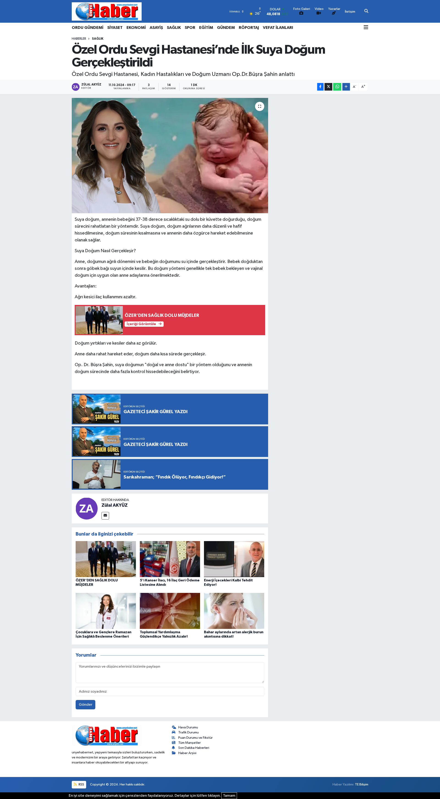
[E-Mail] (105, 516)
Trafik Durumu (188, 732)
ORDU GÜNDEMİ (87, 28)
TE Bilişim (361, 784)
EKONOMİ (136, 28)
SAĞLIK (174, 28)
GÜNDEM (226, 28)
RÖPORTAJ (249, 28)
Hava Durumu (188, 727)
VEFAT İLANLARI (278, 28)
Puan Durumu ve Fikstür (195, 737)
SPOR (190, 28)
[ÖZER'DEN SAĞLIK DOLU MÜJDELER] (106, 559)
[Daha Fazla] (346, 87)
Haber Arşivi (187, 753)
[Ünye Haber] (107, 11)
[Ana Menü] (366, 28)
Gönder (85, 705)
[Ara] (366, 11)
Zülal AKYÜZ (115, 505)
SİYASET (115, 28)
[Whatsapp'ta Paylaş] (337, 87)
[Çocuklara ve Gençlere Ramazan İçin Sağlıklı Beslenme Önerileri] (106, 611)
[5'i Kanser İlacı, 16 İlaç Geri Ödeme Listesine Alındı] (170, 559)
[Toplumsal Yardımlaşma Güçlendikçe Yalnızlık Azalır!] (170, 611)
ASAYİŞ (156, 28)
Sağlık (97, 38)
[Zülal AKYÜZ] (87, 508)
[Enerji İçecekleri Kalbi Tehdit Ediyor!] (234, 559)
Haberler (79, 38)
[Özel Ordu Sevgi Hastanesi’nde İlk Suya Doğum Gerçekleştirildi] (170, 155)
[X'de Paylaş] (328, 87)
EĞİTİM (206, 28)
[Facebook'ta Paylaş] (320, 87)
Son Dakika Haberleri (193, 747)
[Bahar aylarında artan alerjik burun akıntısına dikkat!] (234, 611)
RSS (81, 784)
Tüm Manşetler (189, 742)
